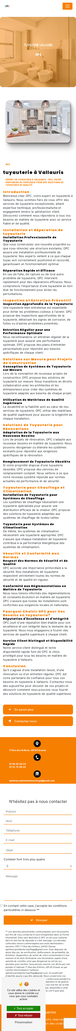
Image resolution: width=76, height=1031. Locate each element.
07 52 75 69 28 (17, 767)
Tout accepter (24, 1008)
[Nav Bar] (67, 6)
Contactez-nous (25, 721)
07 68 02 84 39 (17, 764)
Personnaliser (23, 1022)
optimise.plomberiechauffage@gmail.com (32, 780)
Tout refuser (24, 1015)
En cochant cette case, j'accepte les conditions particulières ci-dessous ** (35, 908)
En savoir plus (24, 709)
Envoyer (41, 920)
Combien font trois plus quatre (24, 859)
